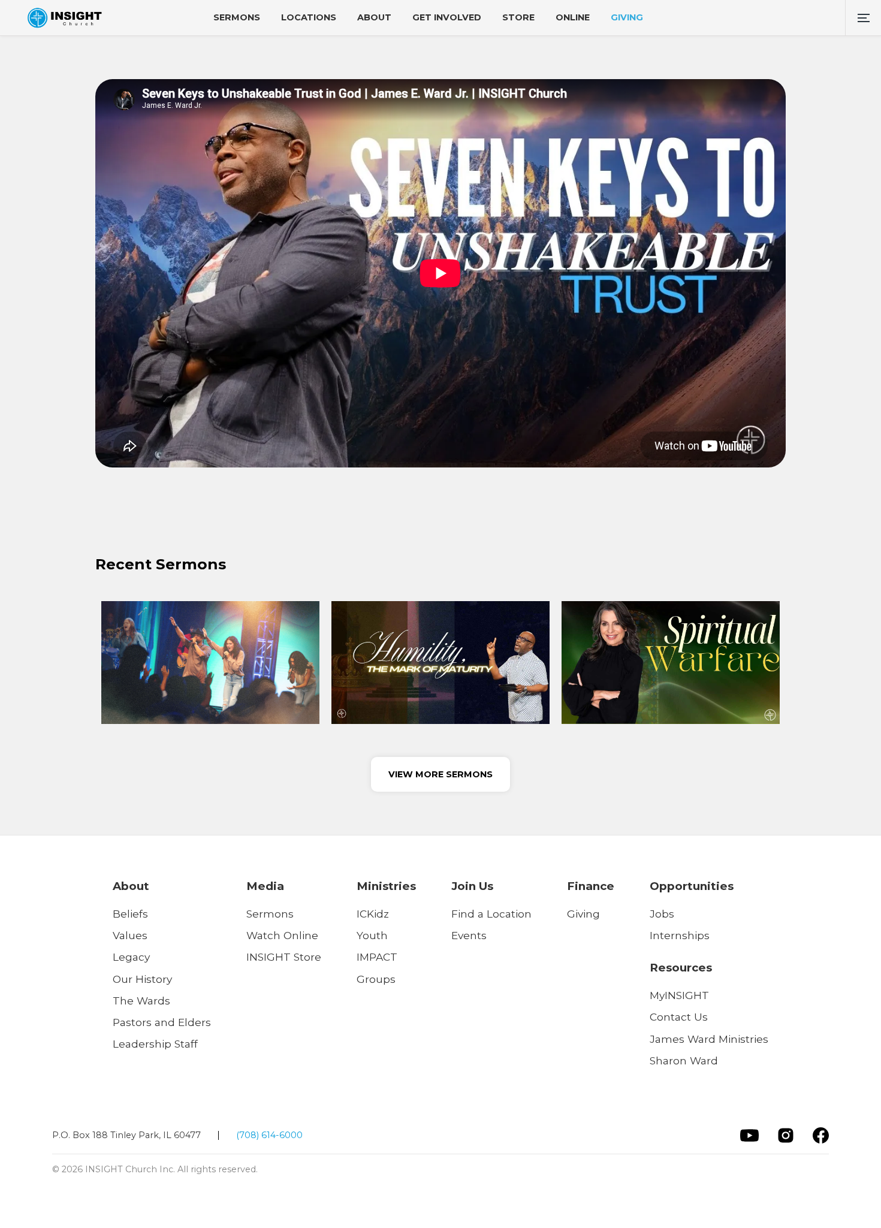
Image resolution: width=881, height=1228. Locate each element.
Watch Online (282, 935)
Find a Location (491, 913)
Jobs (662, 913)
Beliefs (130, 913)
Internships (680, 935)
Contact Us (679, 1016)
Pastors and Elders (162, 1022)
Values (130, 935)
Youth (372, 935)
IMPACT (377, 957)
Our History (142, 979)
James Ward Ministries (709, 1039)
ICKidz (373, 913)
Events (469, 935)
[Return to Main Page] (64, 18)
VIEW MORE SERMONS (440, 774)
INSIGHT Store (283, 957)
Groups (376, 979)
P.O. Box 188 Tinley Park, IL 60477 (126, 1135)
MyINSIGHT (679, 995)
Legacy (131, 957)
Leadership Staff (155, 1043)
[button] (863, 18)
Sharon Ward (684, 1060)
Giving (583, 913)
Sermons (270, 913)
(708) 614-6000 (269, 1135)
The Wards (141, 1000)
